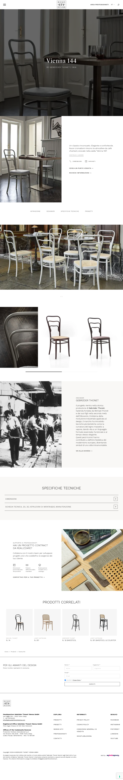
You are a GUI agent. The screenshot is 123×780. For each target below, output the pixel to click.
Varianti (92, 161)
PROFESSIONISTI (60, 734)
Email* (67, 672)
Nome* (67, 665)
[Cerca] (118, 4)
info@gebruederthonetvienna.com (14, 720)
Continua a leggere (76, 155)
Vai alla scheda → (84, 451)
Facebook (115, 720)
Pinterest (115, 729)
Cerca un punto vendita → (81, 168)
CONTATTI (58, 738)
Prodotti (13, 651)
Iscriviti (92, 684)
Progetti (89, 211)
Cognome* (96, 665)
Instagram (115, 724)
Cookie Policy (83, 724)
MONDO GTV (58, 729)
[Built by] (113, 755)
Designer (51, 211)
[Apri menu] (4, 4)
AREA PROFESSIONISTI (99, 4)
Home (6, 651)
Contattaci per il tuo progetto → (29, 577)
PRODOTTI (58, 720)
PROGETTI (58, 724)
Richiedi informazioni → (80, 173)
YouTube (114, 738)
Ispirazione (35, 211)
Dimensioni (77, 161)
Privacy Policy (77, 680)
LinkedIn (114, 734)
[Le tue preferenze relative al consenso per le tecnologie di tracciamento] (119, 776)
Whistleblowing (84, 736)
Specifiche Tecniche (70, 211)
